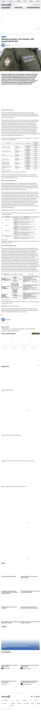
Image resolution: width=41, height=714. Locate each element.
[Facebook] (32, 697)
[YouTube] (39, 697)
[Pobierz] (1, 19)
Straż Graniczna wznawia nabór (12, 305)
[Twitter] (34, 697)
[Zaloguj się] (33, 5)
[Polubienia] (1, 11)
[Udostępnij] (1, 22)
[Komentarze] (1, 14)
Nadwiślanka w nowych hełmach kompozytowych (16, 171)
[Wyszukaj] (27, 4)
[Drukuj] (1, 17)
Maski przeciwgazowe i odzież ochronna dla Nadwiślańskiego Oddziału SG (21, 210)
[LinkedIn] (36, 697)
